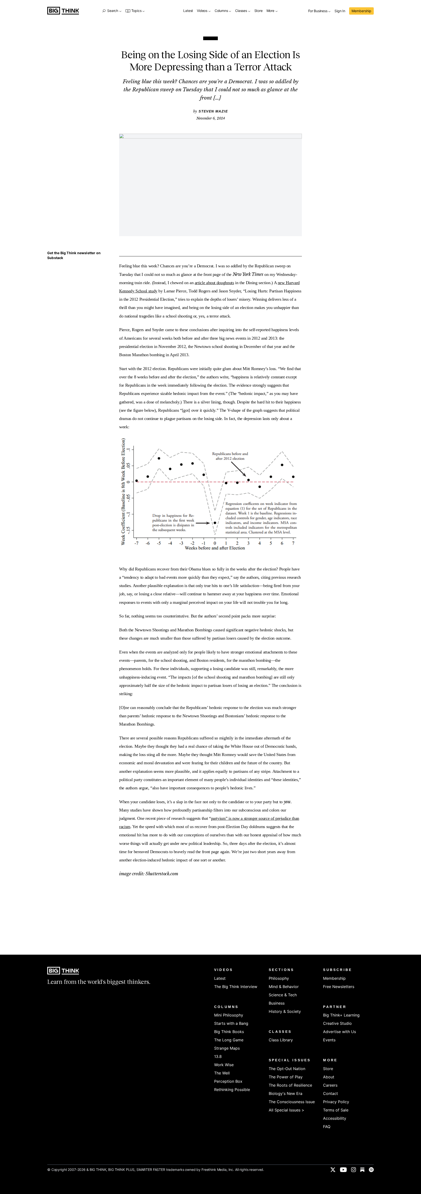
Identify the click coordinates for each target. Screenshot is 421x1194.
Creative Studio (337, 1023)
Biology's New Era (285, 1093)
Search (112, 11)
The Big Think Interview (235, 986)
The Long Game (228, 1039)
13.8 (218, 1056)
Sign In (340, 11)
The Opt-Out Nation (287, 1068)
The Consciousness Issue (292, 1101)
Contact (330, 1093)
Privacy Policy (336, 1101)
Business (277, 1003)
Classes (241, 11)
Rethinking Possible (232, 1089)
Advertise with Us (339, 1031)
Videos (202, 11)
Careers (330, 1085)
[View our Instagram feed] (353, 1169)
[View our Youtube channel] (343, 1169)
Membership (361, 11)
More (271, 11)
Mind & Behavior (284, 986)
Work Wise (224, 1064)
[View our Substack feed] (362, 1169)
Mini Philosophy (228, 1015)
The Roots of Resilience (290, 1085)
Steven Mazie (213, 111)
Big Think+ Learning (341, 1015)
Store (258, 11)
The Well (222, 1073)
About (328, 1076)
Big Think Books (229, 1031)
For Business (318, 11)
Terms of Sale (335, 1110)
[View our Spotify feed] (371, 1169)
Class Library (281, 1039)
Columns (222, 11)
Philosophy (279, 978)
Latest (188, 11)
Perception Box (228, 1081)
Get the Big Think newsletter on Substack (74, 255)
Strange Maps (227, 1048)
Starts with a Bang (231, 1023)
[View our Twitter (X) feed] (332, 1169)
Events (329, 1039)
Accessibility (334, 1118)
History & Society (285, 1011)
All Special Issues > (286, 1110)
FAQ (326, 1126)
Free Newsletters (338, 986)
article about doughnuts (214, 282)
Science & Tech (283, 994)
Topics (136, 11)
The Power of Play (286, 1076)
